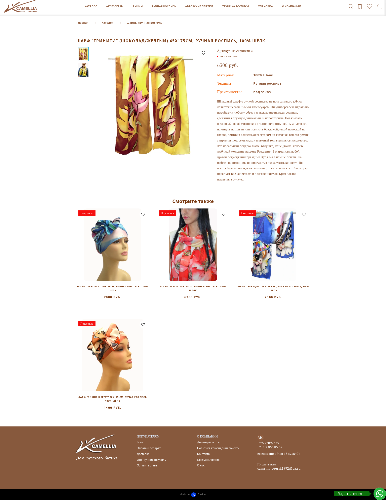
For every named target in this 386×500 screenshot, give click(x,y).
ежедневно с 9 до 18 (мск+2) (278, 454)
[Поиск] (351, 6)
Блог (140, 442)
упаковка (265, 6)
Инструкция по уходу (151, 459)
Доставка (143, 454)
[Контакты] (360, 6)
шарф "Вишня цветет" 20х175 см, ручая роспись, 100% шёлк (113, 398)
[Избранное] (369, 6)
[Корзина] (379, 6)
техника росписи (235, 6)
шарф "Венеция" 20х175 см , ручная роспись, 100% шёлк (273, 288)
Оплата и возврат (149, 448)
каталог (90, 6)
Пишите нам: (267, 464)
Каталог (107, 23)
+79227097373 (268, 443)
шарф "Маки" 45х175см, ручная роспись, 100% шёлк (193, 288)
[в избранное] (203, 52)
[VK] (260, 437)
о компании (291, 6)
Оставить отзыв (147, 465)
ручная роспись (164, 6)
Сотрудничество (208, 459)
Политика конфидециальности (218, 448)
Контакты (203, 454)
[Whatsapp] (380, 494)
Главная (82, 23)
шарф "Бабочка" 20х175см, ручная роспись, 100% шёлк (112, 288)
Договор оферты (208, 442)
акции (138, 6)
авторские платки (199, 6)
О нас (201, 465)
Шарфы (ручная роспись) (144, 23)
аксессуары (114, 6)
